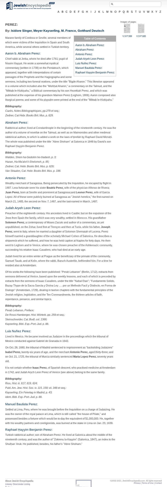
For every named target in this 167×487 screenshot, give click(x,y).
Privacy (137, 483)
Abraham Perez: (84, 49)
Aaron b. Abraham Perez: (89, 45)
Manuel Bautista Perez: (88, 68)
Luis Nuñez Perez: (86, 63)
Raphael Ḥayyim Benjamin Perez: (95, 72)
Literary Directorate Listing (17, 484)
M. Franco (68, 30)
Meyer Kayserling (46, 30)
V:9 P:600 (141, 36)
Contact (158, 483)
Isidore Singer (21, 30)
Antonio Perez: (83, 54)
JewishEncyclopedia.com (30, 6)
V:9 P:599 (127, 36)
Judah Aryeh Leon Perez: (90, 58)
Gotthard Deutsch (91, 30)
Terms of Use (147, 483)
